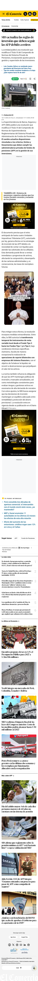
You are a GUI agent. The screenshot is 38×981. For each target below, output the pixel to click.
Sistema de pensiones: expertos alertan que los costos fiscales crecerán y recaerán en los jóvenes (19, 196)
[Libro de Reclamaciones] (25, 951)
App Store (13, 937)
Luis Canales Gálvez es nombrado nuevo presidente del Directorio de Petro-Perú (18, 67)
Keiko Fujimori (24, 20)
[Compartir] (34, 78)
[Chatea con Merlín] (25, 14)
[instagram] (17, 944)
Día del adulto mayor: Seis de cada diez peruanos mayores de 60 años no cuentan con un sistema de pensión (19, 809)
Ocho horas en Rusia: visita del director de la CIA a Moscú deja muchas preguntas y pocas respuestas (16, 594)
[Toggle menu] (3, 14)
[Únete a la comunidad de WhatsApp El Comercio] (15, 78)
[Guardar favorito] (30, 78)
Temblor (16, 20)
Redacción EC (8, 115)
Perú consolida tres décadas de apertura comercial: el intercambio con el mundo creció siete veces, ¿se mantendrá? (19, 506)
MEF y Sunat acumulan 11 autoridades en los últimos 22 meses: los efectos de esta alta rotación (20, 515)
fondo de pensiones (28, 538)
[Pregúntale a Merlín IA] (34, 968)
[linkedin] (24, 944)
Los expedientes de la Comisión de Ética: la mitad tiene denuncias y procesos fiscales (16, 603)
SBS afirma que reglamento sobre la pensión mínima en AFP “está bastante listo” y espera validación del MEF (19, 845)
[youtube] (21, 944)
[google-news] (28, 944)
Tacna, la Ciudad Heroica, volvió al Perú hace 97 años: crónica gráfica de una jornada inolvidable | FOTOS (16, 573)
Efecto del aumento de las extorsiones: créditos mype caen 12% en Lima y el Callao (19, 524)
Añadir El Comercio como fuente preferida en (18, 30)
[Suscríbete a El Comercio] (29, 14)
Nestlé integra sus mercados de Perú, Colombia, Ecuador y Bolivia (18, 689)
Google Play (24, 937)
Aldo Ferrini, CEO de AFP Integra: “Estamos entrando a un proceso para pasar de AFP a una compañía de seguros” (18, 883)
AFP (16, 538)
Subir (17, 967)
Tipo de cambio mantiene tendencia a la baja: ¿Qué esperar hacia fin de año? (19, 71)
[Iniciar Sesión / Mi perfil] (34, 14)
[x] (13, 944)
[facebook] (9, 944)
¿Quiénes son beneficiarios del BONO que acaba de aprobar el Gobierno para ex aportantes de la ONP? (19, 920)
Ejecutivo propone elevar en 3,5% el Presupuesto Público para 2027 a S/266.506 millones (17, 654)
